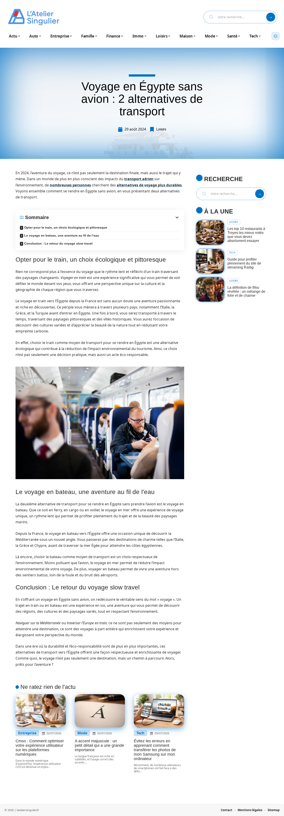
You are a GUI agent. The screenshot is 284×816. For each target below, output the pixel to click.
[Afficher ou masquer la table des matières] (114, 217)
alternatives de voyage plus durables (149, 185)
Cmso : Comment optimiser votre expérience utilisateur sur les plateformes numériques (40, 748)
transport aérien (139, 178)
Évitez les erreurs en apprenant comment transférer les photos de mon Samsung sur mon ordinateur (155, 750)
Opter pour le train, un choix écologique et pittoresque (65, 227)
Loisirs (161, 129)
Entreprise (27, 733)
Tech (140, 733)
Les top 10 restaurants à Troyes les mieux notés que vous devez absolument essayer (246, 235)
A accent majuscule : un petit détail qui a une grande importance (99, 745)
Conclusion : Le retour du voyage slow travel (58, 243)
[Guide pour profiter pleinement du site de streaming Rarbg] (210, 261)
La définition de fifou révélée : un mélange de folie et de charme (246, 291)
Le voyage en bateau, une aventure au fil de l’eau (61, 235)
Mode (82, 733)
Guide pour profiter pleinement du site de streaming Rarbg (244, 263)
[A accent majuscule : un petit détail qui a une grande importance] (100, 710)
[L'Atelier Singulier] (33, 17)
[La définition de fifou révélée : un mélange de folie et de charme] (210, 289)
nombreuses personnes (70, 185)
